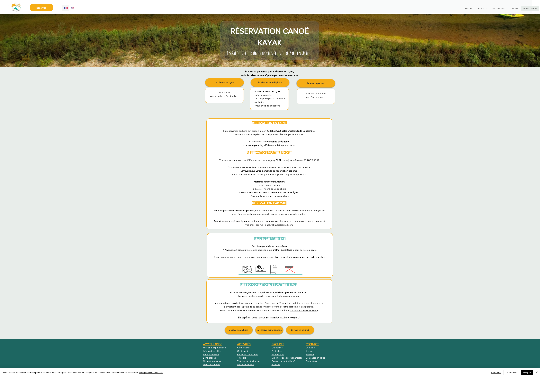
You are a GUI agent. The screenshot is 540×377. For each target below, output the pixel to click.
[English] (72, 8)
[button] (224, 82)
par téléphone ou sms (286, 75)
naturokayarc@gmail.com (279, 224)
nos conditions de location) (304, 310)
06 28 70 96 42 (311, 160)
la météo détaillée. (255, 303)
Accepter (527, 372)
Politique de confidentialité (151, 372)
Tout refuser (511, 372)
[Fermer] (536, 372)
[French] (65, 8)
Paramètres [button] (496, 372)
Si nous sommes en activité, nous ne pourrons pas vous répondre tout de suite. (269, 167)
